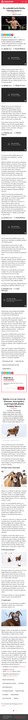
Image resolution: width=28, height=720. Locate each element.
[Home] (2, 2)
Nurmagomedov (6, 368)
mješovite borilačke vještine (10, 365)
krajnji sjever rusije (8, 679)
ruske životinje (19, 691)
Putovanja (14, 408)
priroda (16, 698)
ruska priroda (15, 694)
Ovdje (8, 717)
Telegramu (22, 666)
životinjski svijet (7, 687)
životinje (21, 683)
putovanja (5, 694)
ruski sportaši (19, 361)
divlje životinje (6, 698)
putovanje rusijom (7, 691)
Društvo (14, 13)
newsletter (9, 671)
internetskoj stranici (11, 675)
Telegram (18, 37)
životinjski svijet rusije (9, 683)
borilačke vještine (7, 361)
